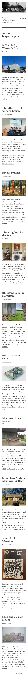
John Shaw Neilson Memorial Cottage (13, 479)
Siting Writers (7, 18)
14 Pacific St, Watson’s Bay (10, 47)
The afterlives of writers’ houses (12, 109)
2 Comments (5, 424)
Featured (4, 52)
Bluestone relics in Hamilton (13, 294)
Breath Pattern (11, 172)
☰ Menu (23, 18)
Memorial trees (11, 418)
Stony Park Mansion (8, 540)
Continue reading (8, 164)
